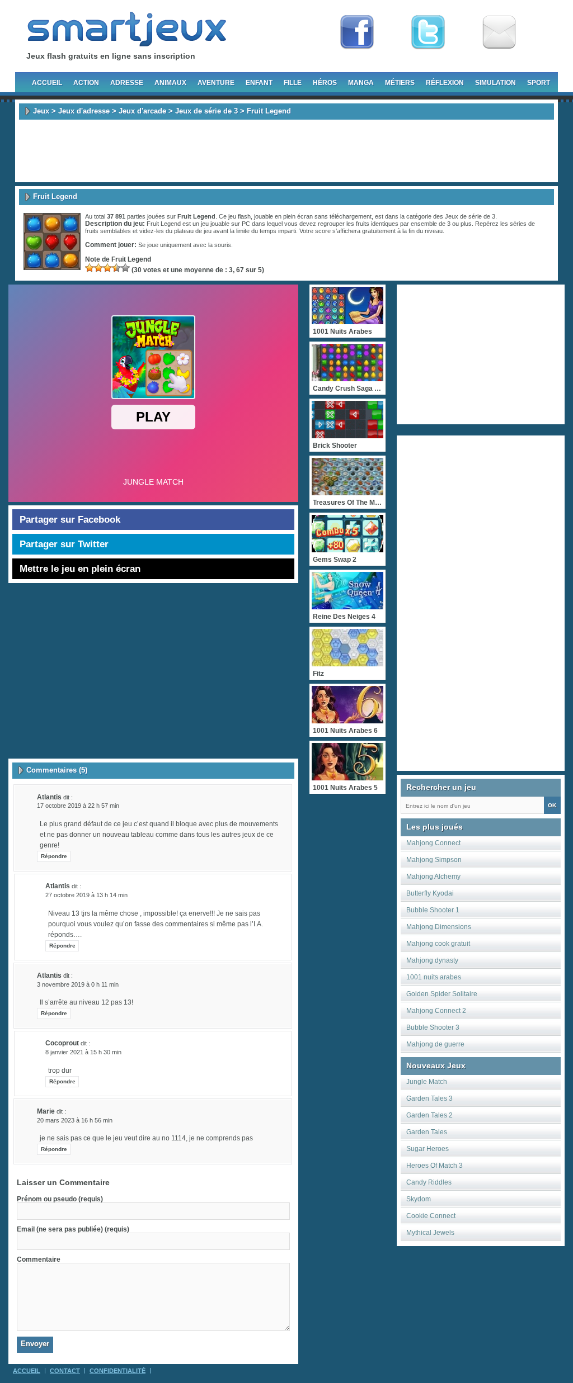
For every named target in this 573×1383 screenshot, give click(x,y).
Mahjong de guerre (435, 1044)
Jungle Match (426, 1082)
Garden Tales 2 (429, 1115)
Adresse (126, 83)
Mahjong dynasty (432, 960)
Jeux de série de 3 (206, 111)
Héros (325, 83)
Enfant (259, 83)
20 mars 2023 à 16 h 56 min (74, 1120)
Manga (361, 83)
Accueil (47, 83)
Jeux (41, 111)
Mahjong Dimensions (438, 927)
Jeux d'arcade (142, 111)
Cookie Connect (430, 1216)
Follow (428, 32)
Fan (357, 32)
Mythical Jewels (430, 1233)
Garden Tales (426, 1132)
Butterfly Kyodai (430, 893)
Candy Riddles (429, 1182)
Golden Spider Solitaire (441, 994)
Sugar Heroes (427, 1149)
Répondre (54, 856)
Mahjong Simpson (434, 860)
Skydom (418, 1199)
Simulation (495, 83)
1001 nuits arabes (433, 977)
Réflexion (445, 83)
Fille (293, 83)
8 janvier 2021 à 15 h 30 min (83, 1052)
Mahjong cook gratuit (438, 944)
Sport (538, 83)
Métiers (400, 83)
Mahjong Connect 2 (436, 1011)
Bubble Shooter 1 (432, 910)
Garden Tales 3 (429, 1098)
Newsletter (499, 32)
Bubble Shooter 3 (432, 1027)
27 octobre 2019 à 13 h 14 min (86, 895)
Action (86, 83)
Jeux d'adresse (84, 111)
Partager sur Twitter (64, 544)
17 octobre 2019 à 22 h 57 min (78, 805)
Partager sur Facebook (70, 519)
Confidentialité (117, 1370)
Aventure (216, 83)
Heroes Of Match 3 (434, 1165)
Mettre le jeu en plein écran (80, 568)
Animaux (170, 83)
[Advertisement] (286, 151)
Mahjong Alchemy (433, 876)
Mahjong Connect (433, 843)
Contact (65, 1370)
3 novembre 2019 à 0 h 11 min (78, 984)
